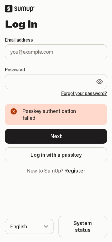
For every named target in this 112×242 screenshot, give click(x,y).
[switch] (99, 81)
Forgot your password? (84, 93)
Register (75, 171)
